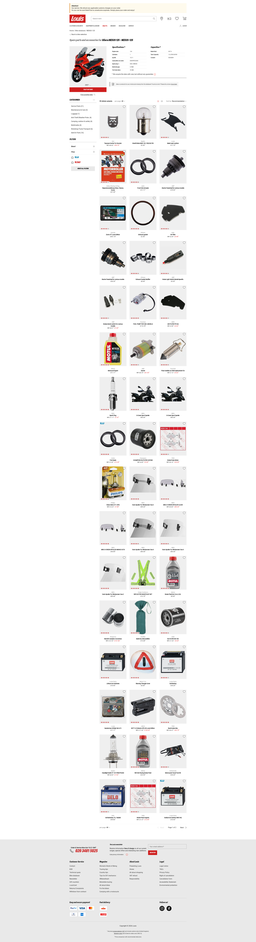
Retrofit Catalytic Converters (113, 639)
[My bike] (169, 18)
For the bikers (104, 888)
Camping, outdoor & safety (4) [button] (81, 121)
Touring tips (104, 869)
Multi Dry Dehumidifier (143, 639)
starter (143, 370)
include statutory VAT (118, 931)
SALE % (77, 162)
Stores (132, 869)
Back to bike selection (79, 34)
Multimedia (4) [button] (76, 125)
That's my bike (88, 89)
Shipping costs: (118, 933)
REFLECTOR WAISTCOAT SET (143, 594)
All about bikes (105, 885)
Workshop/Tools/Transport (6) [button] (82, 129)
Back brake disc (173, 728)
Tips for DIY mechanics (108, 876)
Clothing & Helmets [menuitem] (76, 26)
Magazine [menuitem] (122, 26)
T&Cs (161, 869)
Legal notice (164, 866)
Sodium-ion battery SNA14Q (173, 817)
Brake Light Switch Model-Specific (172, 279)
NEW (76, 157)
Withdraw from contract (78, 892)
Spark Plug (113, 415)
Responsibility (134, 879)
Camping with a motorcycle (109, 892)
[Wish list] (177, 18)
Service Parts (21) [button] (77, 106)
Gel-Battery (173, 683)
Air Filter (173, 234)
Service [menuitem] (131, 26)
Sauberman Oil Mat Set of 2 (112, 728)
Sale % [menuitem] (104, 26)
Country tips (104, 872)
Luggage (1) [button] (75, 114)
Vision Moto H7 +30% (113, 505)
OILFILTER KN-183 (173, 639)
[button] (154, 18)
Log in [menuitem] (184, 26)
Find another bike (86, 95)
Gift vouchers (74, 882)
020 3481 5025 (86, 851)
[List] (162, 101)
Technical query (75, 872)
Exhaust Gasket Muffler (143, 279)
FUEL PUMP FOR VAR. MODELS (143, 324)
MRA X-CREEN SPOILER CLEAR (173, 505)
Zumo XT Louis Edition (113, 234)
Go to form (174, 84)
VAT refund (133, 876)
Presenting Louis (135, 866)
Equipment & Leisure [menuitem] (92, 26)
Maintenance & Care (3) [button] (79, 110)
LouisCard (73, 885)
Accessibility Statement (168, 882)
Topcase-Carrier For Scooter (113, 143)
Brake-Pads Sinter (172, 460)
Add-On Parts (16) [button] (77, 133)
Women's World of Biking (108, 866)
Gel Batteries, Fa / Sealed (113, 817)
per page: (118, 101)
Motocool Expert (113, 370)
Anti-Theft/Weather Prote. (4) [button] (81, 117)
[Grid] (158, 101)
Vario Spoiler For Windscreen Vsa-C (143, 505)
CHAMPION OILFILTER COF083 (143, 460)
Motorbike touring (106, 882)
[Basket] (184, 18)
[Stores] (162, 18)
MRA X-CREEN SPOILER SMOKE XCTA (113, 549)
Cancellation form (166, 879)
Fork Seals (113, 460)
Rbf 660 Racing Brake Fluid (143, 773)
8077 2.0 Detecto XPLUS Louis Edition (143, 728)
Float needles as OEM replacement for (173, 370)
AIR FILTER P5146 (173, 324)
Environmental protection (168, 885)
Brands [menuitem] (113, 26)
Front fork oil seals (143, 188)
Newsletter (73, 879)
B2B (71, 869)
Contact (72, 866)
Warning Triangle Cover (143, 683)
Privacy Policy (164, 872)
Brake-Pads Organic (143, 817)
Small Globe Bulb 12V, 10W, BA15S (143, 143)
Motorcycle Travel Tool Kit (173, 773)
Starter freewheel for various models (173, 188)
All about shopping (136, 872)
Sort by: (169, 101)
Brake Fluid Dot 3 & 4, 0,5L (173, 594)
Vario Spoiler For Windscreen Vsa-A (143, 549)
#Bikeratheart (104, 879)
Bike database (75, 876)
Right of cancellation (167, 876)
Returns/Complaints (77, 888)
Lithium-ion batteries (113, 683)
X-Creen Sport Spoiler (143, 415)
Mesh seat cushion (173, 143)
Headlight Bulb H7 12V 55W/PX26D (113, 773)
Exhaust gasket (143, 234)
